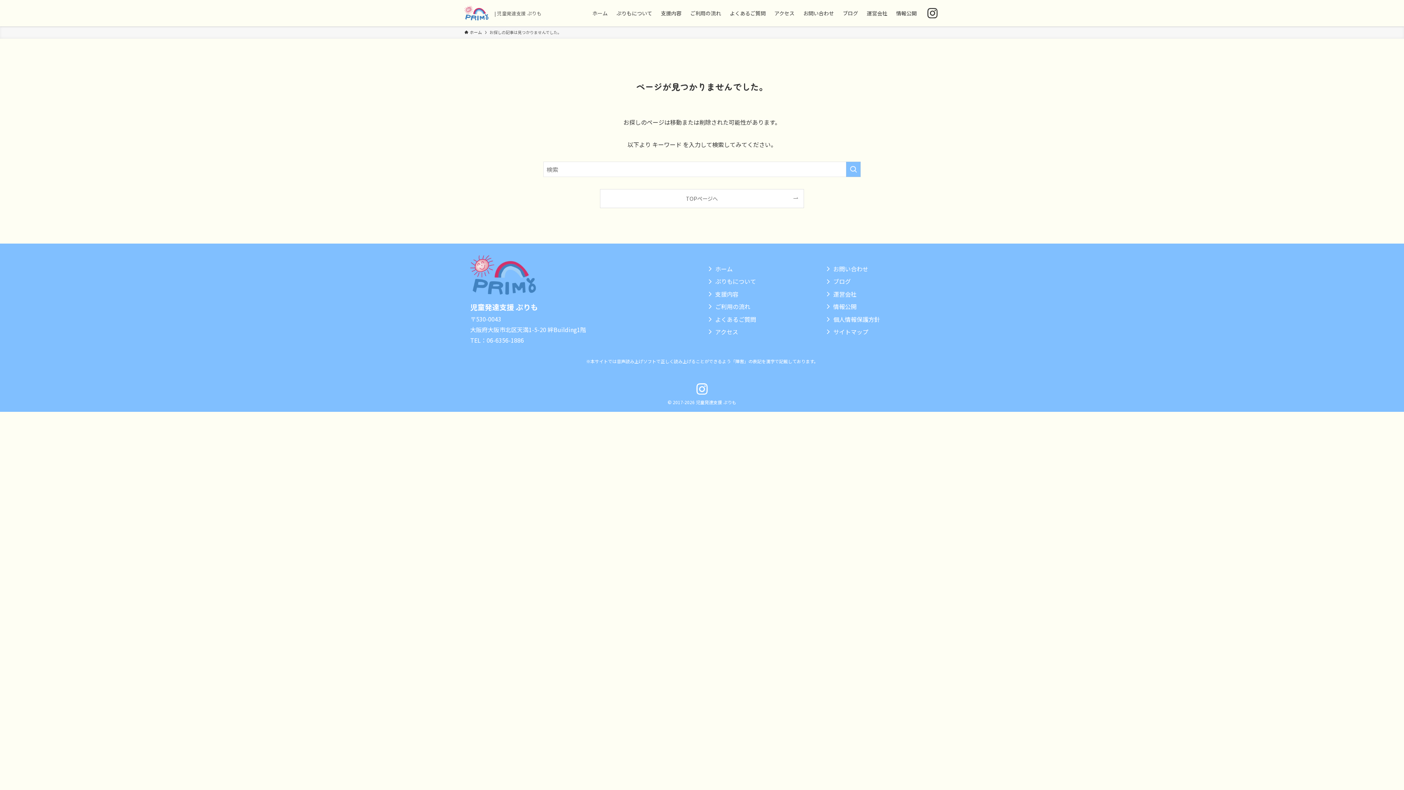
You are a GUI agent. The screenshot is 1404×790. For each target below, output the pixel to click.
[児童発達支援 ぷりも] (476, 13)
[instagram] (932, 13)
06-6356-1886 (505, 340)
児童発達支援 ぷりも (504, 307)
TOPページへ (702, 198)
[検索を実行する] (853, 169)
